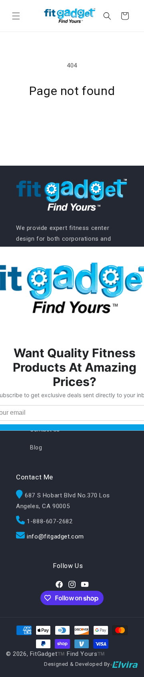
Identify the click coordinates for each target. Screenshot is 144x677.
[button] (16, 16)
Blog (36, 447)
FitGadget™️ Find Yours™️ (67, 653)
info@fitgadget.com (55, 536)
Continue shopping (72, 120)
